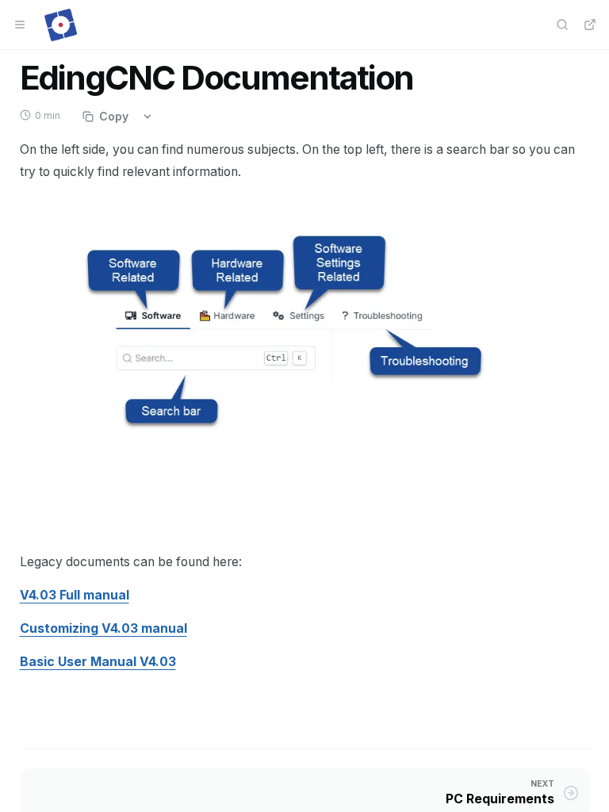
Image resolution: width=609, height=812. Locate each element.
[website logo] (60, 25)
